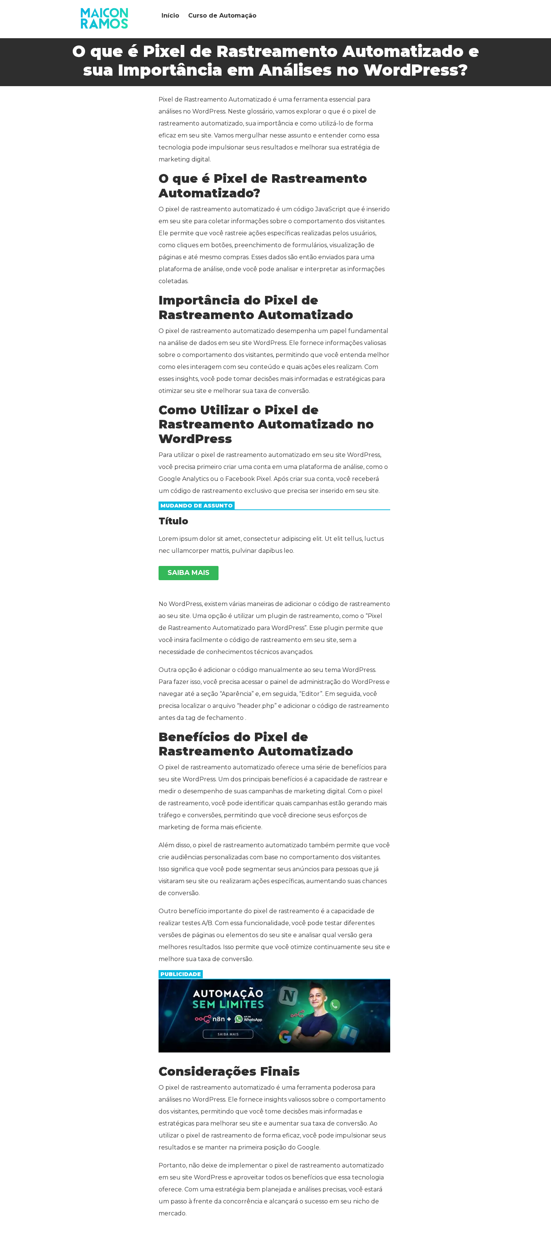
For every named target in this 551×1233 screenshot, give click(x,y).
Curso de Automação (222, 15)
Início (170, 15)
